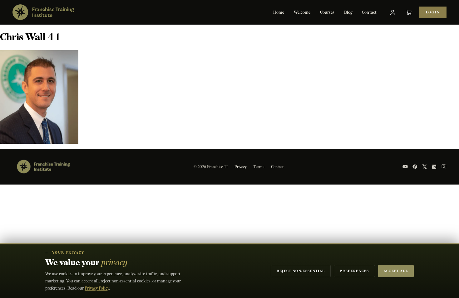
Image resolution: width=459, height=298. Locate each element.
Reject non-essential (301, 271)
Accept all (396, 271)
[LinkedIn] (434, 166)
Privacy (240, 166)
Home (278, 12)
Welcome (302, 12)
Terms (259, 166)
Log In (433, 12)
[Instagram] (444, 166)
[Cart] (409, 12)
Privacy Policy (97, 288)
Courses (327, 12)
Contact (369, 12)
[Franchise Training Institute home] (43, 12)
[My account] (392, 12)
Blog (348, 12)
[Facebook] (414, 166)
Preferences (354, 271)
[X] (424, 166)
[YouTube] (405, 166)
